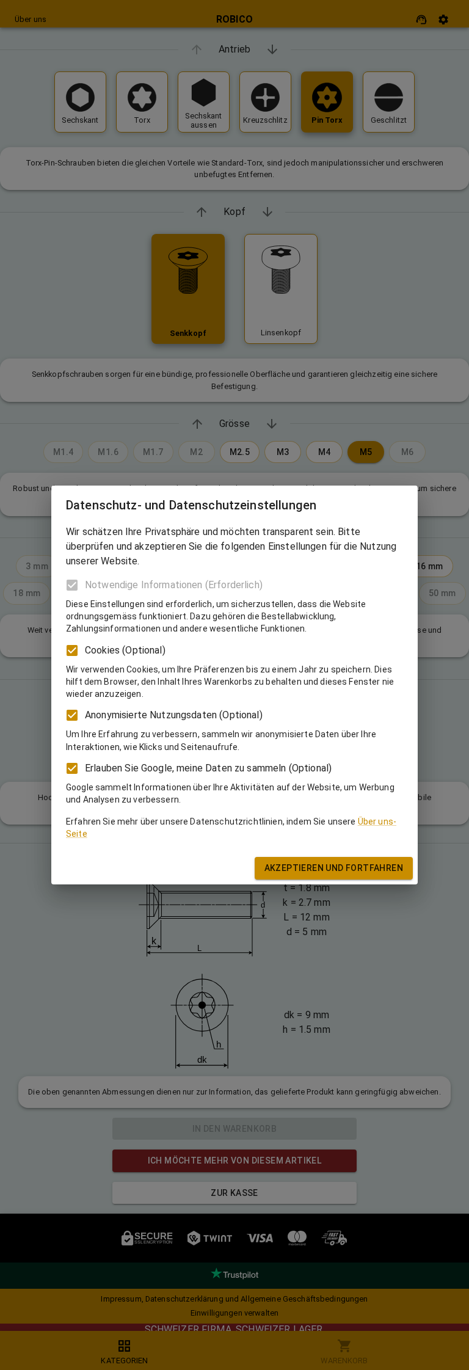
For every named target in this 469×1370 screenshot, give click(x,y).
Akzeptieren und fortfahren (333, 868)
